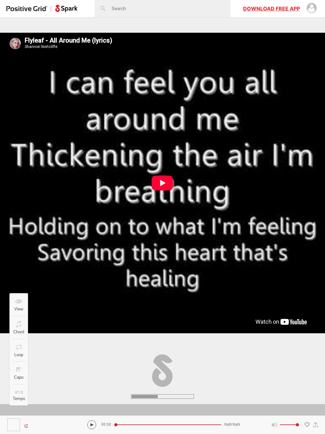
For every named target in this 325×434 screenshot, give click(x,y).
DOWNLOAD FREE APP (271, 8)
